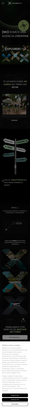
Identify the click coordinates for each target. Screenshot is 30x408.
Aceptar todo (15, 395)
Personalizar (15, 404)
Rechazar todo (15, 400)
